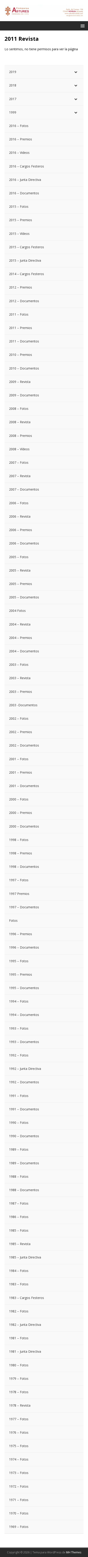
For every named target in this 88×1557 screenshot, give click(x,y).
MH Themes (73, 1552)
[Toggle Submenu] (75, 71)
